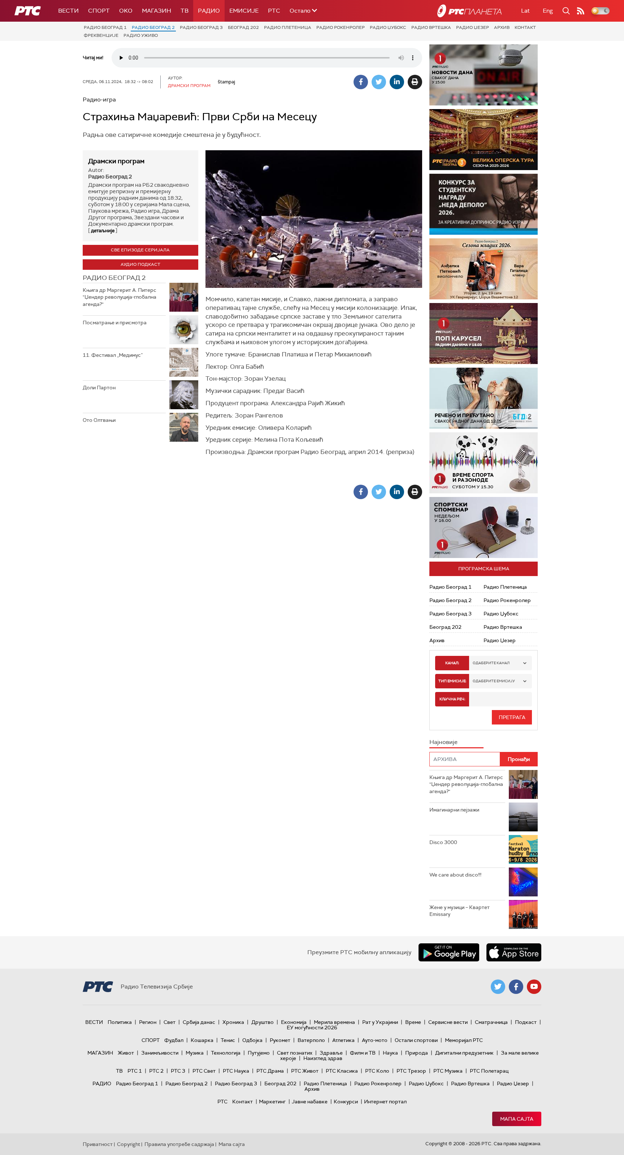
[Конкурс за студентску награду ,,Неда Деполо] (483, 204)
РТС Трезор (411, 1071)
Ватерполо (311, 1040)
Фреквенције (101, 35)
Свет (170, 1022)
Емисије (244, 10)
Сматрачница (491, 1022)
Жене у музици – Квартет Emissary (459, 911)
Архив (502, 27)
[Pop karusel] (483, 333)
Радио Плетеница (287, 27)
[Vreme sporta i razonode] (483, 462)
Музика (195, 1053)
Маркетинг (272, 1101)
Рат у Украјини (380, 1022)
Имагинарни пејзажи (454, 809)
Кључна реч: (452, 699)
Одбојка (252, 1040)
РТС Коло (377, 1071)
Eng (548, 10)
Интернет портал (385, 1101)
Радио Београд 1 (105, 27)
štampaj (226, 82)
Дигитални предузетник (464, 1053)
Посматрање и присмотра (115, 322)
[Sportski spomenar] (483, 527)
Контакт (525, 27)
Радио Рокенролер (340, 27)
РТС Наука (236, 1071)
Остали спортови (416, 1040)
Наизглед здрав (322, 1058)
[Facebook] (361, 82)
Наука (390, 1053)
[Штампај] (415, 82)
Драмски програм (116, 161)
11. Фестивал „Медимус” (113, 355)
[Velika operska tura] (483, 139)
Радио (209, 10)
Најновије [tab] (443, 742)
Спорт (99, 10)
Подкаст (526, 1022)
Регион (147, 1022)
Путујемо (259, 1053)
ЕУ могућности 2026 (312, 1027)
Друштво (262, 1022)
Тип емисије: (452, 681)
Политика (120, 1022)
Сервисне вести (448, 1022)
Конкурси (346, 1101)
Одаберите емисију (494, 681)
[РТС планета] (469, 11)
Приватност (98, 1144)
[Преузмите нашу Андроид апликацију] (449, 952)
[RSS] (580, 11)
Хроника (233, 1022)
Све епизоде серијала (140, 250)
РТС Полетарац (489, 1071)
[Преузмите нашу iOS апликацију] (513, 952)
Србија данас (199, 1022)
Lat (525, 10)
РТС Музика (448, 1071)
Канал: (452, 663)
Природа (416, 1053)
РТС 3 (178, 1071)
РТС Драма (270, 1071)
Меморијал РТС (464, 1040)
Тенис (228, 1040)
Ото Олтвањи (99, 420)
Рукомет (280, 1040)
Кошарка (202, 1040)
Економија (294, 1022)
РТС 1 (134, 1071)
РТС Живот (304, 1071)
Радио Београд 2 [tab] (114, 277)
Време (413, 1022)
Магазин (156, 10)
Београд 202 (243, 27)
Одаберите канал (491, 663)
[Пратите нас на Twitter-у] (498, 986)
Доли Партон (99, 387)
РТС (274, 10)
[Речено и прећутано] (483, 398)
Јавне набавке (310, 1101)
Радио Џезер (472, 27)
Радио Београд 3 (201, 27)
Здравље (331, 1053)
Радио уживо (141, 35)
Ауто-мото (374, 1040)
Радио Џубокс (388, 27)
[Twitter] (379, 82)
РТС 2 (156, 1071)
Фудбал (173, 1040)
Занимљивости (159, 1053)
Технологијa (225, 1053)
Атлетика (343, 1040)
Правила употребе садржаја (179, 1144)
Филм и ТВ (363, 1053)
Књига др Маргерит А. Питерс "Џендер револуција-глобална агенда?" (119, 297)
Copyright (128, 1144)
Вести (68, 10)
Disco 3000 (443, 842)
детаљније (102, 231)
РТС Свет (204, 1071)
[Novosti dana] (483, 74)
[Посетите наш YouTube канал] (534, 986)
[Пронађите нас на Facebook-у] (516, 986)
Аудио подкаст (140, 264)
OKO (126, 10)
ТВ (184, 10)
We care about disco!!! (455, 874)
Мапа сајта (516, 1119)
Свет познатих (294, 1053)
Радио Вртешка (431, 27)
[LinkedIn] (397, 82)
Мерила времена (334, 1022)
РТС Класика (342, 1071)
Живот (126, 1053)
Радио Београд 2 (153, 27)
